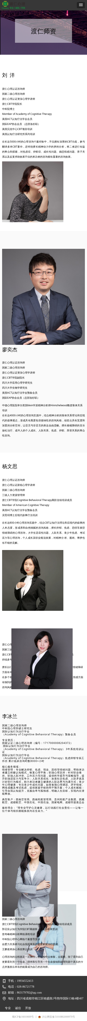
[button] (81, 5)
